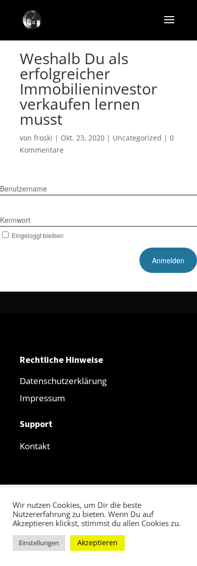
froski (43, 138)
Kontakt (35, 446)
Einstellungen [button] (39, 542)
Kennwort (15, 220)
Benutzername (23, 188)
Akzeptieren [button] (97, 542)
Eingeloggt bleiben (38, 235)
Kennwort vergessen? (167, 235)
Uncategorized (137, 138)
